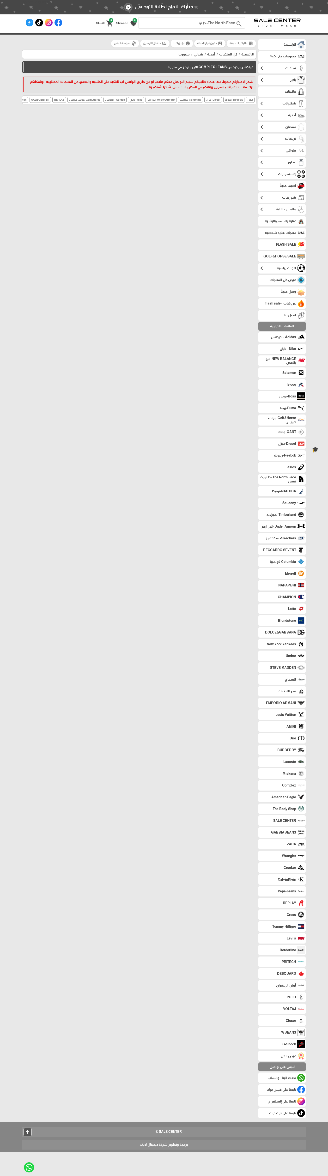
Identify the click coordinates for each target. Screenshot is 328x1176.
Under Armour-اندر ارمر (161, 99)
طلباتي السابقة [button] (241, 43)
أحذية (211, 54)
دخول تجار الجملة (210, 43)
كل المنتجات (228, 54)
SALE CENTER (40, 99)
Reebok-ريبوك (234, 99)
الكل (250, 99)
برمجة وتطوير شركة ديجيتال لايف (164, 1144)
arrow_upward (27, 1132)
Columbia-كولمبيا (190, 99)
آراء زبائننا (182, 43)
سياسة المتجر (125, 43)
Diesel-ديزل (213, 99)
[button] (126, 23)
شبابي (198, 54)
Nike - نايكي (136, 99)
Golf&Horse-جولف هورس (84, 99)
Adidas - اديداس (115, 99)
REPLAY (59, 99)
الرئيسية (247, 54)
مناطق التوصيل (155, 43)
